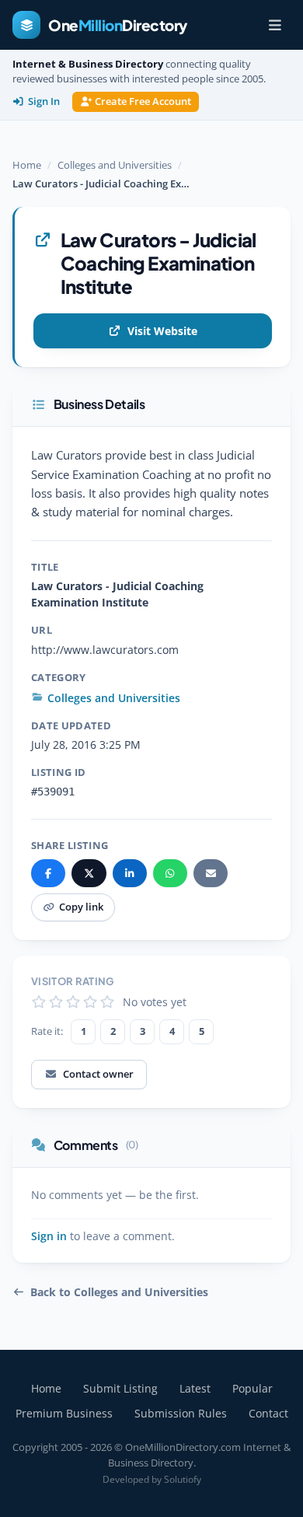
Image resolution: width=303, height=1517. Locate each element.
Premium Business (64, 1413)
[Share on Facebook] (48, 873)
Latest (195, 1388)
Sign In (44, 101)
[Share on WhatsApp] (170, 873)
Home (26, 165)
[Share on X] (88, 873)
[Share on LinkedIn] (130, 873)
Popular (252, 1388)
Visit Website (162, 330)
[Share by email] (210, 873)
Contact (268, 1413)
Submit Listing (120, 1388)
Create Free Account (143, 101)
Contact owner (98, 1074)
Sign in (49, 1236)
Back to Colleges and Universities (119, 1292)
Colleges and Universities (114, 165)
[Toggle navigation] (275, 24)
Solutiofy (182, 1479)
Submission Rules (180, 1413)
